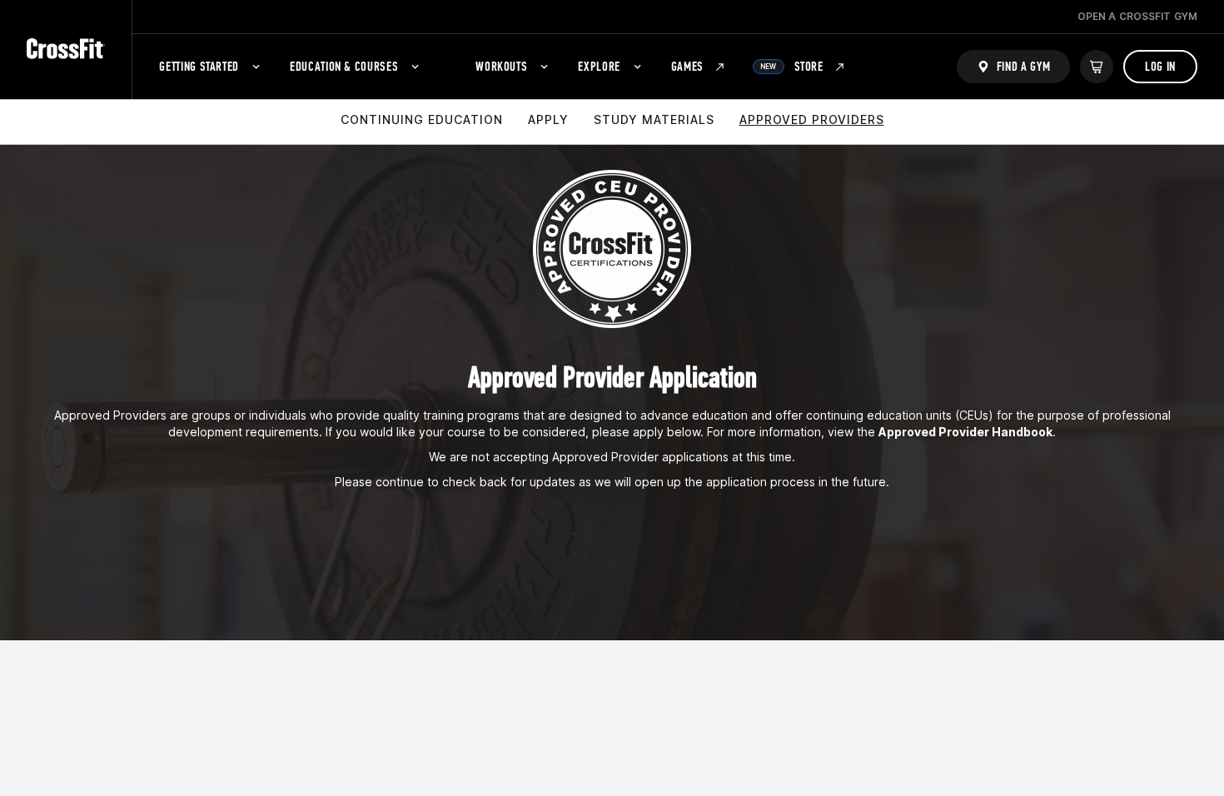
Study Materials (654, 119)
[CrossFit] (66, 49)
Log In (1160, 66)
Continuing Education (422, 119)
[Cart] (1096, 66)
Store (791, 66)
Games (687, 66)
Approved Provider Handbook (965, 432)
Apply (548, 119)
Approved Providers (811, 119)
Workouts (501, 66)
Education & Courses (344, 66)
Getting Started (199, 66)
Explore (598, 66)
